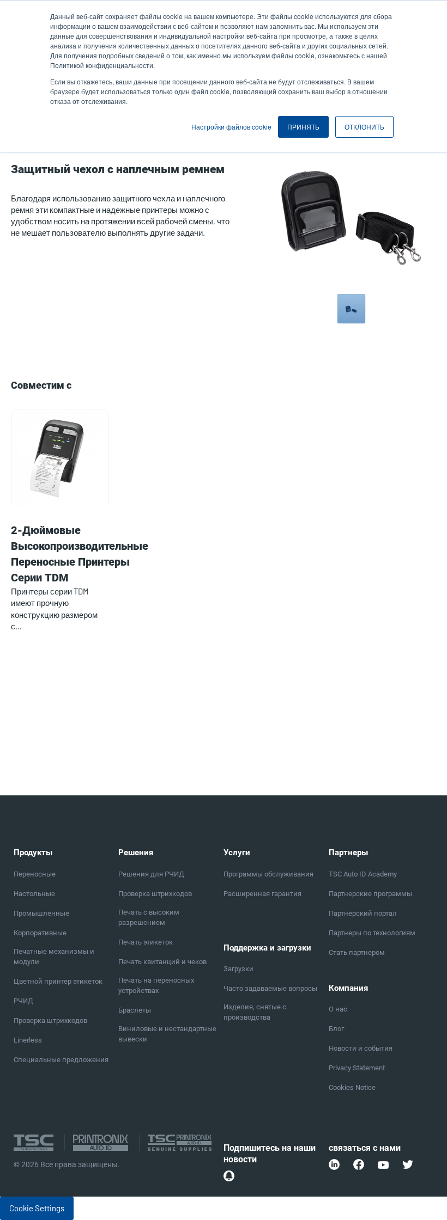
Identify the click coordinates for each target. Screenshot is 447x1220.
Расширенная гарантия (262, 894)
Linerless (28, 1040)
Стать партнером (357, 952)
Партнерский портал (363, 913)
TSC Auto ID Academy (363, 874)
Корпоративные (40, 933)
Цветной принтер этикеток (58, 981)
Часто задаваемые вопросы (270, 988)
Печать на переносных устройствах (156, 985)
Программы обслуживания (268, 874)
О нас (338, 1009)
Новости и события (360, 1048)
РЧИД (23, 1001)
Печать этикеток (145, 942)
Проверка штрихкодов (50, 1020)
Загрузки (238, 969)
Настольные (34, 894)
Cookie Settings (36, 1208)
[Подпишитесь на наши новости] (229, 1175)
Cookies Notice (352, 1087)
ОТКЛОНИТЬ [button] (364, 126)
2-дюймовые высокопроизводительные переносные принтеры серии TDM (79, 554)
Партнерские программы (370, 894)
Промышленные (41, 913)
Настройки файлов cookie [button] (231, 126)
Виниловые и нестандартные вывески (167, 1034)
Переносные (35, 874)
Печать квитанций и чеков (162, 962)
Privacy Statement (357, 1068)
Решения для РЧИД (151, 874)
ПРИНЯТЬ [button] (303, 126)
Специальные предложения (61, 1060)
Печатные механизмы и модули (54, 956)
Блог (336, 1029)
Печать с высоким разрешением (148, 917)
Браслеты (134, 1010)
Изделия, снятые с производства (255, 1012)
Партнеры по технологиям (372, 933)
